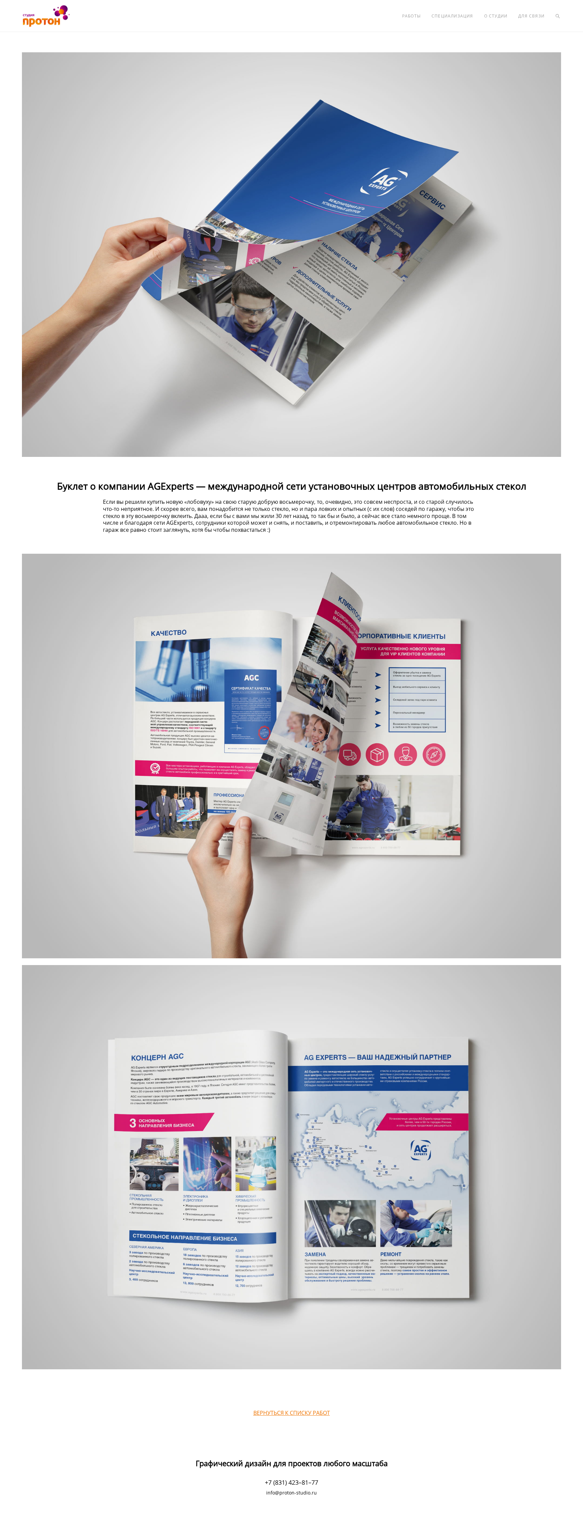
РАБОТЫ (411, 16)
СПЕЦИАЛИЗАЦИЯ (452, 16)
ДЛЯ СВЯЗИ (531, 16)
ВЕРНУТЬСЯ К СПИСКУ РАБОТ (291, 1413)
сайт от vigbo (291, 1519)
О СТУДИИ (496, 16)
